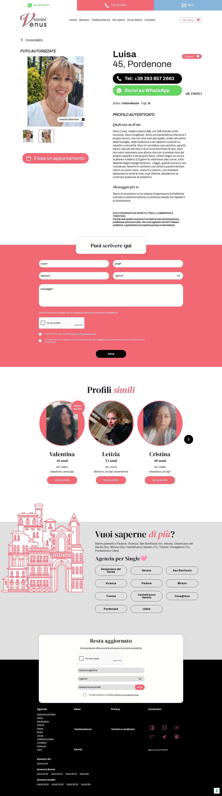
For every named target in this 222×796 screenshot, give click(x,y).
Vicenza (111, 583)
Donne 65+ (84, 774)
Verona (146, 570)
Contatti (150, 19)
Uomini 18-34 (43, 784)
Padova (147, 583)
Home (73, 19)
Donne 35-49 (57, 774)
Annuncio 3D (42, 763)
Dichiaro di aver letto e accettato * (70, 334)
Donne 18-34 (42, 774)
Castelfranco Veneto (147, 596)
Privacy (115, 709)
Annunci (84, 19)
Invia (111, 353)
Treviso (111, 596)
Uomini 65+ (86, 784)
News (77, 709)
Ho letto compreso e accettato (114, 695)
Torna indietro (34, 39)
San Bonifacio (182, 570)
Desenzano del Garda (111, 570)
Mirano (182, 583)
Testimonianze (100, 19)
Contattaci (154, 709)
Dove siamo (134, 19)
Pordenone (111, 608)
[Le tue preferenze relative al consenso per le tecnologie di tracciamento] (217, 791)
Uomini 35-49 (57, 784)
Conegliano (182, 596)
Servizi (78, 749)
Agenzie (42, 709)
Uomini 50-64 (72, 784)
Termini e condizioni (123, 729)
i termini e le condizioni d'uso (84, 334)
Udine (146, 608)
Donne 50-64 (71, 774)
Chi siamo (118, 19)
